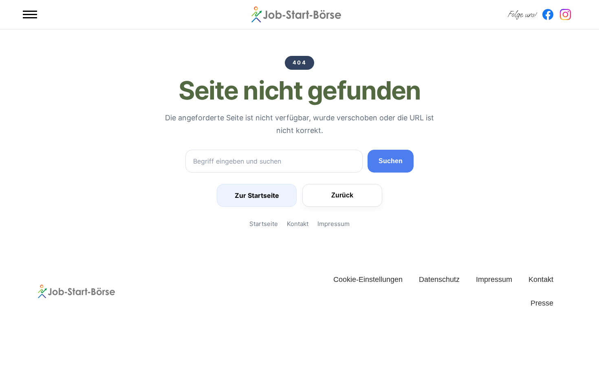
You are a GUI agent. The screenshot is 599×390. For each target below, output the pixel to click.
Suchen (391, 160)
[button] (30, 14)
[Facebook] (547, 14)
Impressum (333, 224)
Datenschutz (439, 279)
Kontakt (297, 224)
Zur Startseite (257, 195)
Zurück (342, 195)
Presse (542, 303)
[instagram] (565, 14)
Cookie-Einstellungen (368, 279)
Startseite (263, 224)
